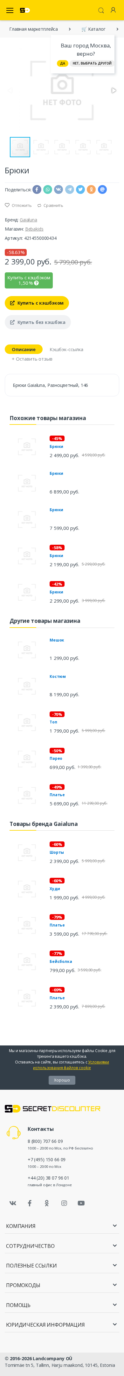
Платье (57, 794)
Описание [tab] (24, 349)
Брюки (56, 446)
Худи (55, 888)
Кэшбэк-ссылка (66, 349)
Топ (53, 722)
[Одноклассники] (47, 1203)
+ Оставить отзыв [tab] (32, 359)
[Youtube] (81, 1203)
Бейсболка (61, 961)
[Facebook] (30, 1203)
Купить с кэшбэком (40, 303)
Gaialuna (28, 220)
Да (62, 63)
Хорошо (62, 1080)
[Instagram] (64, 1203)
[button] (113, 90)
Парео (56, 758)
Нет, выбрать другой (92, 63)
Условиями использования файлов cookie (71, 1064)
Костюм (58, 676)
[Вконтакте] (13, 1203)
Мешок (57, 640)
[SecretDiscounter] (25, 10)
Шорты (57, 852)
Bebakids (34, 229)
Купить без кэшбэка (40, 322)
